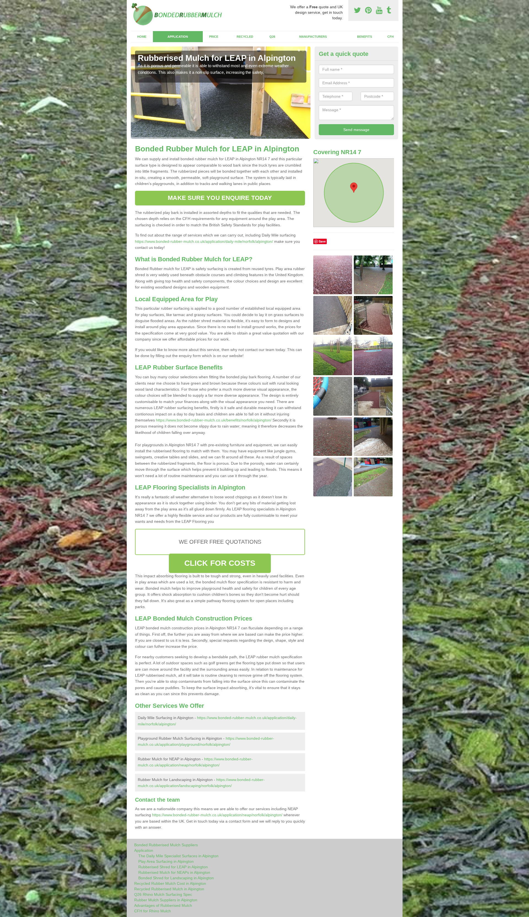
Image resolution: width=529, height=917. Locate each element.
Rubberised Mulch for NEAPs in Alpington (174, 872)
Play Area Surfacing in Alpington (166, 861)
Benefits (364, 36)
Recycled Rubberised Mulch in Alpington (169, 889)
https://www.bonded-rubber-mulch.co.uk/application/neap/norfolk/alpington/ (217, 815)
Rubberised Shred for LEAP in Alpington (173, 867)
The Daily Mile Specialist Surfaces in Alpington (178, 856)
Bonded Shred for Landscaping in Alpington (176, 878)
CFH (390, 36)
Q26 (272, 36)
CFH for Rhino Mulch (152, 911)
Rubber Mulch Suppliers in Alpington (165, 900)
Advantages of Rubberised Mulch (163, 905)
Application (178, 36)
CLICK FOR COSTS (220, 563)
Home (141, 36)
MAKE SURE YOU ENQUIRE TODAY (220, 197)
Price (213, 36)
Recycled (245, 36)
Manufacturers (313, 36)
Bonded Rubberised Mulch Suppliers (166, 845)
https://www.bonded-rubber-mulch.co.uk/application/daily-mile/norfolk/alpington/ (204, 241)
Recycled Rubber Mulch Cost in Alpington (170, 883)
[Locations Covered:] (133, 5)
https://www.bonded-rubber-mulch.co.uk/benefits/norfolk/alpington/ (213, 420)
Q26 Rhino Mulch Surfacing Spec (163, 894)
